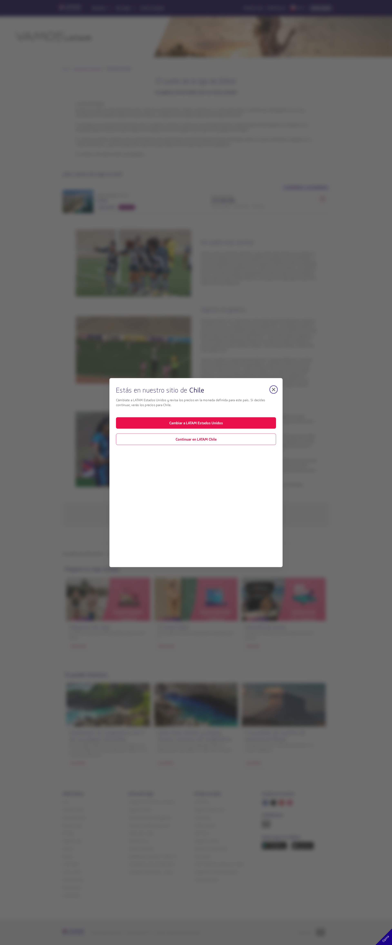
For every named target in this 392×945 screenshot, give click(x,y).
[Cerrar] (273, 389)
